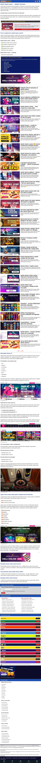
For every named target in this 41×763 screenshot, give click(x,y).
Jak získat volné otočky (5, 710)
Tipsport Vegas (4, 684)
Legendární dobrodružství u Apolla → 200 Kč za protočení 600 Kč (29, 164)
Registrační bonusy (4, 702)
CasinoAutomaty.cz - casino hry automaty (27, 602)
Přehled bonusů (6, 63)
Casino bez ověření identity (5, 727)
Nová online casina (4, 716)
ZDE (28, 573)
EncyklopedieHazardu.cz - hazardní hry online (28, 599)
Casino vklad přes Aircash (5, 742)
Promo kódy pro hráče (7, 64)
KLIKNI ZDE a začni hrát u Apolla (27, 29)
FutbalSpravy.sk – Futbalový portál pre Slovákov (8, 611)
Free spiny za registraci (5, 707)
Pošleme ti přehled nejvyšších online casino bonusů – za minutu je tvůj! (14, 587)
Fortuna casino (4, 687)
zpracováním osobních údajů (10, 591)
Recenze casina (6, 62)
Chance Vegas (4, 690)
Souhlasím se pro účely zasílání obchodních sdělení (14, 591)
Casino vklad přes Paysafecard (6, 739)
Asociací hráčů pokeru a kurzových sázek (18, 747)
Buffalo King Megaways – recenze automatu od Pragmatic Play (29, 314)
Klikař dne (5, 512)
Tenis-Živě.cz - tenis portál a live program (7, 605)
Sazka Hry (3, 693)
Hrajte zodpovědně (3, 749)
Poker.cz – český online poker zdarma (27, 605)
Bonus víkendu (6, 519)
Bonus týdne (5, 517)
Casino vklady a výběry (5, 733)
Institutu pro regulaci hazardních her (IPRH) (29, 746)
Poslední (22, 350)
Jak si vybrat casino (4, 725)
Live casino (5, 68)
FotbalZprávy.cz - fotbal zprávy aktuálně (7, 602)
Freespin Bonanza (6, 510)
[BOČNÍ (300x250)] (7, 678)
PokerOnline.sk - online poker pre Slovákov (28, 611)
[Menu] (40, 1)
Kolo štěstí (5, 515)
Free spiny (5, 69)
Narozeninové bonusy (5, 704)
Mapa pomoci (26, 754)
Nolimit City (25, 415)
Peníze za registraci (4, 705)
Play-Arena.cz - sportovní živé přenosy (27, 608)
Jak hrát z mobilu (6, 67)
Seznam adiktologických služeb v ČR (19, 754)
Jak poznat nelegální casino (5, 728)
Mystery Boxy (5, 514)
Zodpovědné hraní (5, 747)
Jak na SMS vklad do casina (6, 736)
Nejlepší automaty (7, 71)
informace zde (18, 751)
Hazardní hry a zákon (5, 719)
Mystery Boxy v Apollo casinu (29, 266)
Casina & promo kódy (5, 708)
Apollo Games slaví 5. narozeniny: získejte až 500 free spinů (29, 286)
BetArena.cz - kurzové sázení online (7, 599)
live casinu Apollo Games (11, 463)
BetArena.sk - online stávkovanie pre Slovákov (8, 608)
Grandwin (3, 696)
